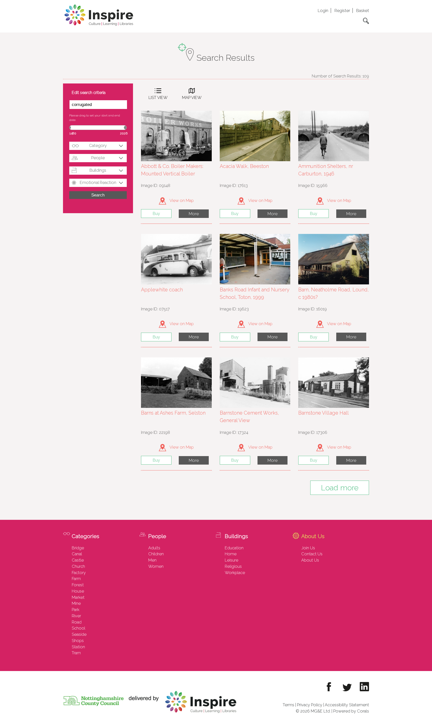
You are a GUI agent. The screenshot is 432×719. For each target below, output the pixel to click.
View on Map (181, 200)
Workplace (235, 572)
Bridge (78, 547)
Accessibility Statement (347, 704)
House (78, 591)
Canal (77, 553)
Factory (79, 572)
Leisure (231, 560)
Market (78, 597)
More (194, 213)
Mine (76, 603)
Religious (233, 566)
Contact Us (311, 553)
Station (78, 646)
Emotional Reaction (98, 182)
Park (75, 609)
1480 (73, 133)
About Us (310, 560)
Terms (288, 704)
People (98, 157)
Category (98, 145)
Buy (156, 213)
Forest (78, 584)
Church (78, 566)
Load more (339, 487)
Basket (362, 10)
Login (323, 10)
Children (156, 553)
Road (77, 622)
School (78, 628)
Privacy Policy (309, 704)
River (76, 615)
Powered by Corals (351, 711)
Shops (78, 640)
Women (156, 566)
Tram (76, 652)
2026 (124, 133)
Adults (154, 547)
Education (234, 547)
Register (342, 10)
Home (230, 553)
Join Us (308, 547)
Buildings (98, 170)
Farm (76, 578)
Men (152, 560)
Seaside (79, 634)
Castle (78, 560)
